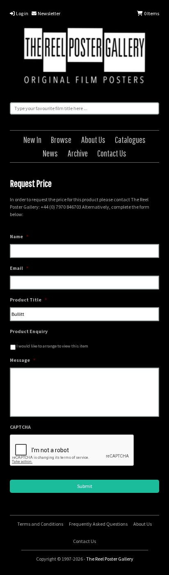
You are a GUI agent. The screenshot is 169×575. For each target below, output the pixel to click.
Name (19, 236)
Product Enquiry (29, 331)
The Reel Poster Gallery (84, 57)
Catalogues (130, 139)
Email (19, 268)
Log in (21, 13)
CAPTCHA (20, 427)
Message (22, 360)
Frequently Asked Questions (98, 524)
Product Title (28, 300)
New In (32, 139)
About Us (93, 139)
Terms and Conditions (40, 524)
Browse (61, 139)
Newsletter (48, 13)
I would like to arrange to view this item (52, 346)
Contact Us (111, 153)
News (50, 153)
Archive (78, 153)
